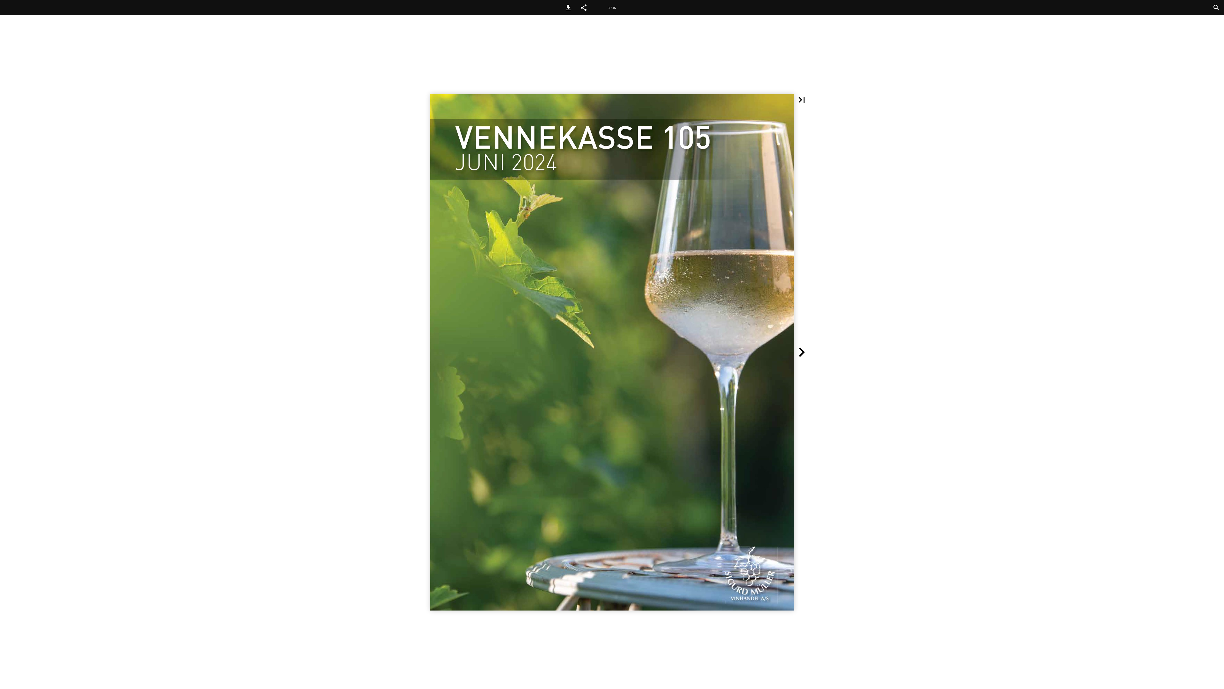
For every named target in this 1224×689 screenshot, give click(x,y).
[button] (568, 7)
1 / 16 (612, 8)
